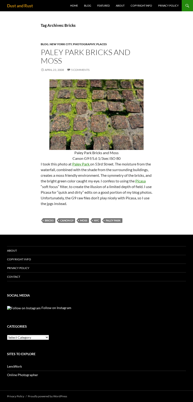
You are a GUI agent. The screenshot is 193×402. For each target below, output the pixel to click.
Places (101, 44)
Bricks (49, 220)
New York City (61, 44)
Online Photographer (22, 375)
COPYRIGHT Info (141, 5)
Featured (103, 5)
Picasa (140, 181)
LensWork (14, 366)
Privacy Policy (168, 5)
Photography (84, 44)
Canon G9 (66, 220)
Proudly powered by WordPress (47, 396)
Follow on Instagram (56, 308)
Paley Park (81, 164)
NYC (96, 220)
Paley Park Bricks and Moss (85, 56)
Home (74, 5)
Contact (13, 276)
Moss (83, 220)
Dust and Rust (20, 5)
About (120, 5)
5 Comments (80, 70)
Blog (87, 5)
